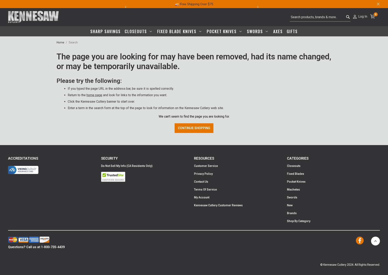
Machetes (293, 189)
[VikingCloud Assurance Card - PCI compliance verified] (23, 170)
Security (109, 158)
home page (94, 95)
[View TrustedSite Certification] (147, 177)
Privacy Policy (203, 173)
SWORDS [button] (255, 31)
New (290, 205)
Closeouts (293, 166)
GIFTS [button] (292, 31)
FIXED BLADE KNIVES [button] (177, 31)
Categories (298, 158)
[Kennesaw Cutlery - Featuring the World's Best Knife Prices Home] (33, 17)
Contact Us (201, 181)
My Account (201, 197)
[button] (359, 16)
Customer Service (206, 166)
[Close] (378, 4)
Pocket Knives (296, 181)
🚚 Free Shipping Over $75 (194, 4)
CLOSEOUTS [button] (136, 31)
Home (60, 42)
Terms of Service (205, 189)
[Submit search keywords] (348, 17)
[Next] (260, 7)
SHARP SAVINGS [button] (105, 31)
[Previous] (125, 7)
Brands (292, 213)
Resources (204, 158)
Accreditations (23, 158)
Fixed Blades (295, 173)
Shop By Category (298, 221)
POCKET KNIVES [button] (222, 31)
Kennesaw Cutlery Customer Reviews (218, 205)
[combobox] (320, 17)
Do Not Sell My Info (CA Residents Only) (127, 166)
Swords (292, 197)
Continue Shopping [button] (194, 128)
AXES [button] (278, 31)
